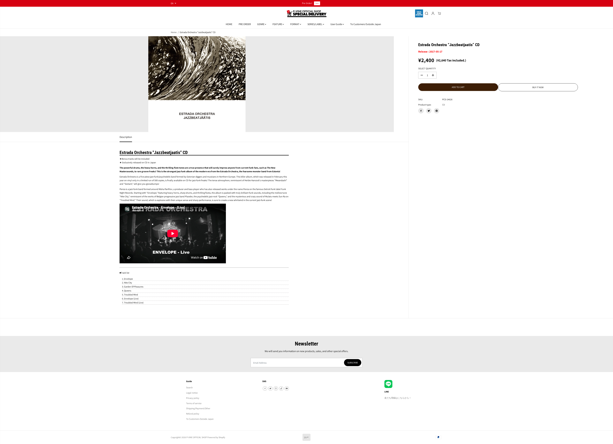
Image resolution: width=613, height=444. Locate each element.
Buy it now (538, 87)
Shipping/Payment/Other (198, 408)
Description (126, 137)
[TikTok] (281, 388)
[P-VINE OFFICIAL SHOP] (306, 13)
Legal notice (192, 392)
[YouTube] (286, 388)
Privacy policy (192, 397)
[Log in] (433, 13)
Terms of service (193, 403)
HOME (229, 24)
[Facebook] (421, 110)
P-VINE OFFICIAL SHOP (196, 437)
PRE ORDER (245, 24)
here (317, 3)
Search (189, 387)
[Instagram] (276, 388)
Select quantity (427, 68)
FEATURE (277, 24)
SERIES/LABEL (315, 24)
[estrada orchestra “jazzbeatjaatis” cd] (197, 84)
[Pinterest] (436, 110)
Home (174, 32)
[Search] (426, 13)
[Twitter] (428, 110)
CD (443, 104)
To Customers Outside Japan (365, 24)
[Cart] (439, 13)
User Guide (336, 24)
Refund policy (192, 413)
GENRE (261, 24)
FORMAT (295, 24)
